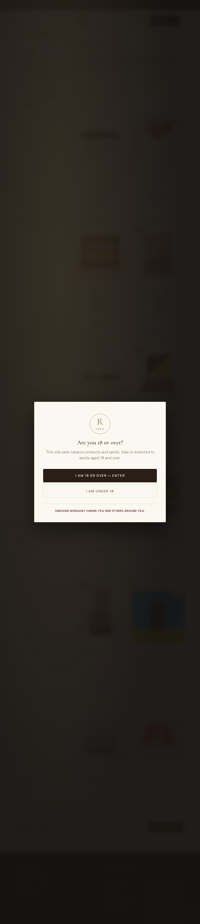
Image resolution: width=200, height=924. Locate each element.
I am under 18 (100, 491)
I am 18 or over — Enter (100, 475)
